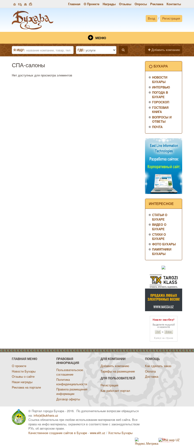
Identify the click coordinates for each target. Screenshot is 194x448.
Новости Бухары (159, 79)
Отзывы (125, 4)
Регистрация (171, 18)
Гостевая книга (160, 109)
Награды (109, 4)
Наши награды (22, 382)
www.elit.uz (97, 433)
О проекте (19, 366)
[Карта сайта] (25, 3)
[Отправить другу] (30, 3)
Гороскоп (160, 102)
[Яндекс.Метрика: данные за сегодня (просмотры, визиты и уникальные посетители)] (147, 442)
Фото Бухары (164, 244)
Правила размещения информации (71, 391)
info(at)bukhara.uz (46, 415)
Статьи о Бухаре (159, 217)
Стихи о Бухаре (159, 236)
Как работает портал (115, 390)
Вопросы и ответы (162, 119)
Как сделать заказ (158, 366)
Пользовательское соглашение (69, 372)
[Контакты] (20, 3)
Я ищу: (19, 50)
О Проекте (91, 4)
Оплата (150, 371)
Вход (151, 18)
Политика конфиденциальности (71, 381)
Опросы (141, 4)
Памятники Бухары (161, 251)
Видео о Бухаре (159, 226)
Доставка (151, 376)
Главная (74, 4)
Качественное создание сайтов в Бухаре (57, 433)
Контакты (174, 4)
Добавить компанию (165, 49)
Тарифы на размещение (118, 371)
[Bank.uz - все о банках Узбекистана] (163, 267)
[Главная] (14, 3)
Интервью (161, 87)
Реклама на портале (26, 387)
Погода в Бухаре (160, 94)
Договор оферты (68, 399)
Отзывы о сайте (23, 376)
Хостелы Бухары (120, 433)
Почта (157, 127)
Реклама (156, 4)
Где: (81, 50)
